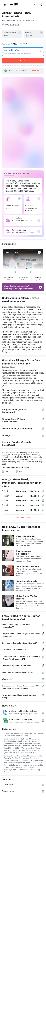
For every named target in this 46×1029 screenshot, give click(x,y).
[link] (13, 4)
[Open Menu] (4, 4)
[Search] (35, 4)
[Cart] (41, 4)
